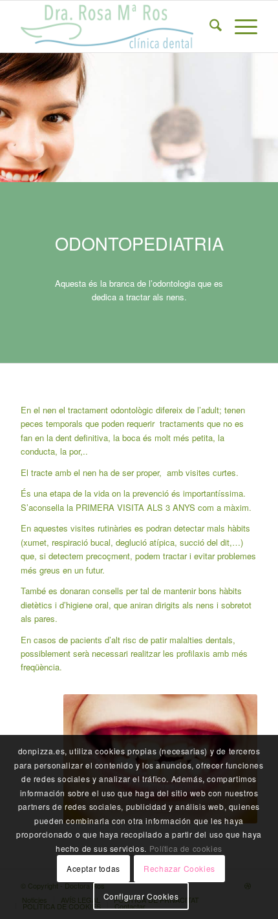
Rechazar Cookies (179, 868)
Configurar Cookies (141, 896)
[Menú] (239, 26)
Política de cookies (185, 848)
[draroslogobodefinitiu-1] (115, 26)
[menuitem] (209, 26)
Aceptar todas (93, 868)
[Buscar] (209, 26)
